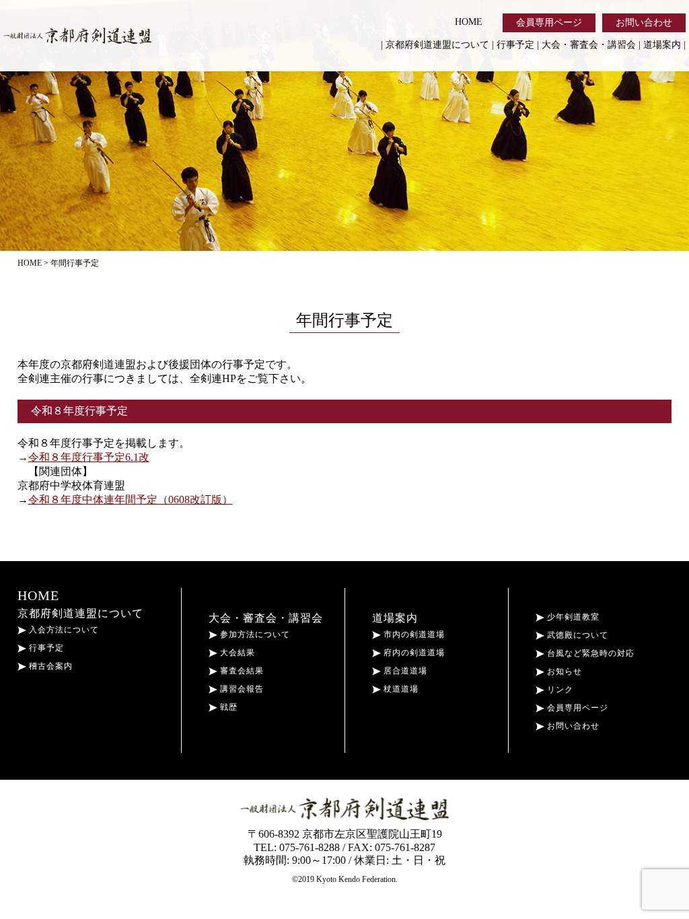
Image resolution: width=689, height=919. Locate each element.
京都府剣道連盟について (437, 45)
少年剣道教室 (572, 617)
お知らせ (563, 671)
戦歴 (227, 707)
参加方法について (253, 634)
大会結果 (236, 652)
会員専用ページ (549, 22)
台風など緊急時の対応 (589, 653)
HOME (468, 22)
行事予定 (515, 45)
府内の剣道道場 (413, 652)
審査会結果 (240, 670)
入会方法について (62, 629)
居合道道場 (404, 670)
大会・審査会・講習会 (589, 45)
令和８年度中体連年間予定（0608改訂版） (130, 499)
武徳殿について (576, 635)
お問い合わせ (644, 22)
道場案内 (662, 45)
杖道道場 (400, 689)
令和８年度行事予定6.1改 (88, 457)
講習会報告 (240, 689)
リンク (558, 689)
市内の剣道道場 (413, 634)
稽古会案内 (49, 666)
